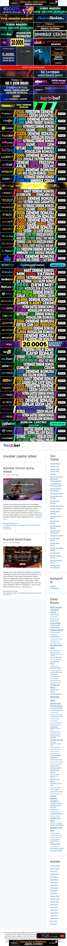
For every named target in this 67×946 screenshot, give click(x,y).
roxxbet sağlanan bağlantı (55, 787)
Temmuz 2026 (55, 866)
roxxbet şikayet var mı (54, 846)
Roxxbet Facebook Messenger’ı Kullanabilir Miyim (56, 479)
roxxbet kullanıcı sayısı (23, 593)
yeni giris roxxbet (56, 850)
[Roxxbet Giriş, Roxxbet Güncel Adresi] (12, 445)
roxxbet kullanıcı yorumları (24, 525)
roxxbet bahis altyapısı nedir (56, 638)
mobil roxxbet (55, 625)
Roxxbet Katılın (55, 553)
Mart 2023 (53, 921)
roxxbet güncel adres (56, 708)
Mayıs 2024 (54, 904)
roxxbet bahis (55, 636)
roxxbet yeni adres (55, 819)
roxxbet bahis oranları (54, 640)
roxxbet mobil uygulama (55, 749)
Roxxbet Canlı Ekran (56, 493)
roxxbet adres (55, 627)
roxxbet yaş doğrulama (55, 816)
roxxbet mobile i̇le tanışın (55, 747)
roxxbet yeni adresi (56, 825)
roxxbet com (53, 674)
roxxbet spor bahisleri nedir (56, 793)
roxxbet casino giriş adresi (55, 670)
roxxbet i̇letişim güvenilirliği (56, 722)
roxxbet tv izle (54, 809)
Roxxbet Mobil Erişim (17, 539)
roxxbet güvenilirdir (54, 712)
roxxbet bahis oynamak (55, 643)
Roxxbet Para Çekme (54, 780)
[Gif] (33, 185)
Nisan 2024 (54, 907)
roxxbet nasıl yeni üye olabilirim (56, 761)
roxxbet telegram (53, 797)
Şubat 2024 (54, 913)
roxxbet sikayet (54, 789)
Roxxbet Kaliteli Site (56, 506)
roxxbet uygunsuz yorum (55, 811)
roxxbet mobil (53, 742)
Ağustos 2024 (54, 896)
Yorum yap (8, 528)
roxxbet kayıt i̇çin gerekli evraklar (55, 729)
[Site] (33, 113)
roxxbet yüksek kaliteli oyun (56, 835)
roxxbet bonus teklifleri (55, 652)
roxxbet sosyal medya (56, 791)
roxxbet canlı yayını (54, 665)
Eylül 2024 (53, 893)
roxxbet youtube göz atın (55, 833)
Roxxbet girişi (55, 703)
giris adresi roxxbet (54, 611)
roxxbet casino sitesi (11, 525)
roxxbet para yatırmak (54, 774)
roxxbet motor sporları (54, 753)
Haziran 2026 (54, 868)
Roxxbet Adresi (55, 463)
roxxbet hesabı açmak (54, 718)
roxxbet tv (54, 801)
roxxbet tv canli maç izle (55, 806)
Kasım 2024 (54, 888)
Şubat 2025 (54, 879)
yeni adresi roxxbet (56, 848)
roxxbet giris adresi (55, 686)
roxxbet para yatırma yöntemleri (54, 776)
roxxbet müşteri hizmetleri (55, 756)
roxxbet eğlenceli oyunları (55, 680)
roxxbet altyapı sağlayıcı (55, 632)
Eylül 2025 (53, 871)
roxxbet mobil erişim (35, 593)
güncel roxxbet (54, 620)
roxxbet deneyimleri (54, 678)
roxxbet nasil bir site (56, 759)
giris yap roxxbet (53, 616)
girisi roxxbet (54, 614)
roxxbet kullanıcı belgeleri (55, 733)
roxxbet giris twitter (54, 691)
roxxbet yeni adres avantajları (56, 823)
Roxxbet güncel (56, 706)
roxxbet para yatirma (56, 768)
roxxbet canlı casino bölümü (56, 659)
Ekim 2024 (53, 891)
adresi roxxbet (56, 607)
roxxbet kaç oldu (55, 732)
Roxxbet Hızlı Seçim (56, 535)
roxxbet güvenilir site (56, 716)
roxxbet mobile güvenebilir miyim (55, 744)
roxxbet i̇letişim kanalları (55, 724)
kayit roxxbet (55, 623)
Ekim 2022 (53, 924)
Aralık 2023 (54, 918)
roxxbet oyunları (55, 766)
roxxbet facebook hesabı (55, 682)
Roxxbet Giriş (54, 466)
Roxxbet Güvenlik (56, 508)
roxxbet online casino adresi (56, 763)
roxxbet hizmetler (53, 720)
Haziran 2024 (54, 902)
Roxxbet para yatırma (54, 771)
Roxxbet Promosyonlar (11, 523)
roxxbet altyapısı (53, 634)
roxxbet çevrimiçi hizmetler (55, 837)
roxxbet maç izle (56, 740)
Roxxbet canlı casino (56, 657)
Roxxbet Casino (55, 668)
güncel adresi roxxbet (54, 618)
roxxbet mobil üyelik (54, 751)
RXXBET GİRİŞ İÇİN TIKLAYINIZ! (33, 67)
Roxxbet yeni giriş (56, 829)
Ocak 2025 (53, 882)
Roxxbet (53, 474)
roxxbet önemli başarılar (55, 839)
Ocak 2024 (53, 915)
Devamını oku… (27, 587)
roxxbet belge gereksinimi (55, 650)
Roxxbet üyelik (55, 844)
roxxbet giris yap (56, 694)
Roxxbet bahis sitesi (56, 646)
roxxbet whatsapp (56, 813)
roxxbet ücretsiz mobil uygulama (54, 841)
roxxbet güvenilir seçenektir (56, 714)
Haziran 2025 (54, 874)
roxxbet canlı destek (54, 662)
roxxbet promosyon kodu (55, 784)
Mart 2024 (53, 910)
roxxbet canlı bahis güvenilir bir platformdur (56, 655)
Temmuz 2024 (55, 899)
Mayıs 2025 (54, 877)
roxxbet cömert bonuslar (55, 676)
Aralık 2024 (54, 885)
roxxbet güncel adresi (56, 710)
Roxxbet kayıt (54, 727)
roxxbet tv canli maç (56, 803)
